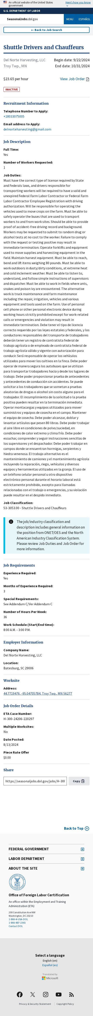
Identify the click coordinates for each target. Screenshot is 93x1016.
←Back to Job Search (46, 30)
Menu (69, 19)
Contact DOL (16, 926)
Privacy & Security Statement (35, 1003)
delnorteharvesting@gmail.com (27, 129)
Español (84, 19)
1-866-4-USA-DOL (18, 919)
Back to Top (73, 828)
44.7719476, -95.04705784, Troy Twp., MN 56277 (37, 693)
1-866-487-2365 (17, 922)
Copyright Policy (65, 1003)
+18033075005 (13, 116)
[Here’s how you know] (46, 4)
